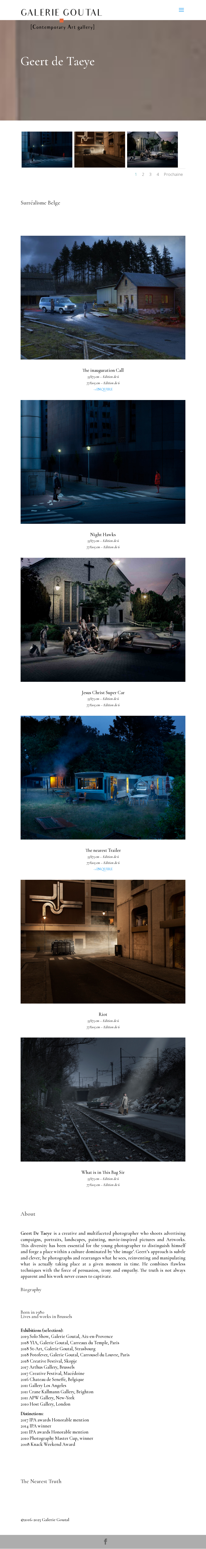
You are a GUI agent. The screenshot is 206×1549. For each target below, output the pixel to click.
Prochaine (173, 174)
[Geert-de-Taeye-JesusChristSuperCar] (152, 166)
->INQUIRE (103, 389)
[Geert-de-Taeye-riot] (99, 166)
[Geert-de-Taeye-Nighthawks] (47, 166)
